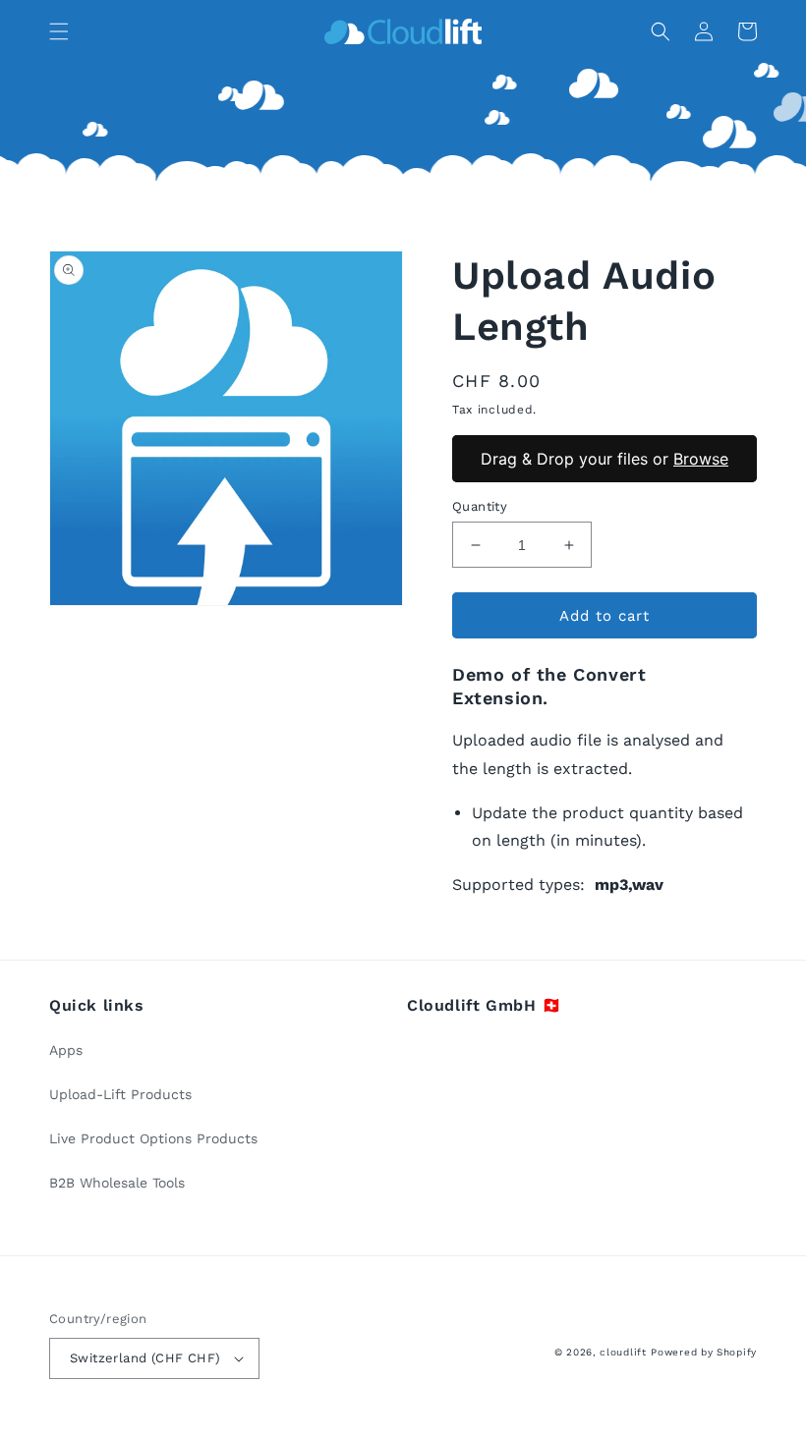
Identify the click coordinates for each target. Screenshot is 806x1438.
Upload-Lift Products (120, 1094)
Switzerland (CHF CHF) (145, 1358)
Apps (66, 1050)
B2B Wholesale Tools (117, 1182)
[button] (59, 31)
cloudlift (623, 1352)
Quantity (479, 506)
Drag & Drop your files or (604, 458)
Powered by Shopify (704, 1352)
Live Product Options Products (153, 1138)
